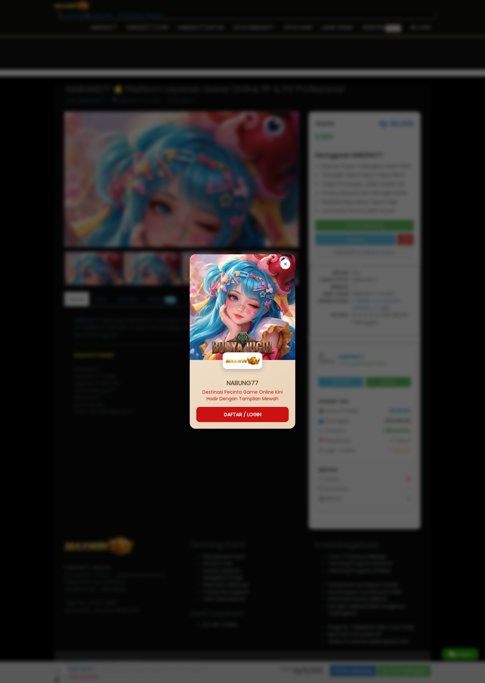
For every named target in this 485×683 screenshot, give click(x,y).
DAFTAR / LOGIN (242, 414)
